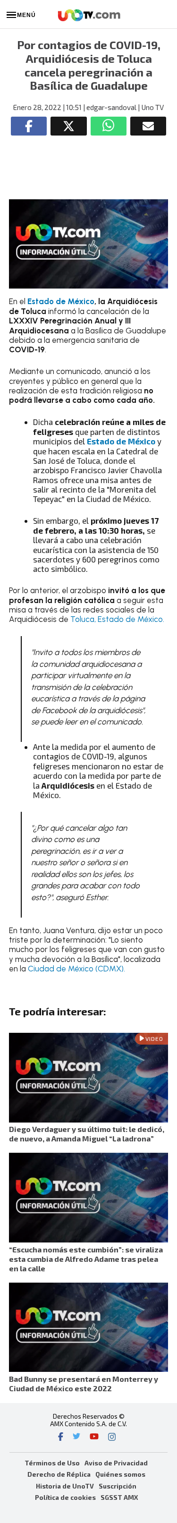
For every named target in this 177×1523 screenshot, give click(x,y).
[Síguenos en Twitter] (76, 1437)
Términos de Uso (52, 1463)
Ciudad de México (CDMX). (75, 968)
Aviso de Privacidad (116, 1463)
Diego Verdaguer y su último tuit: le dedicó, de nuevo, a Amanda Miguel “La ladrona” (86, 1133)
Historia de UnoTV (65, 1486)
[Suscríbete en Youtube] (94, 1437)
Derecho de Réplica (59, 1474)
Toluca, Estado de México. (117, 619)
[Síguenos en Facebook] (60, 1437)
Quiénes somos (120, 1474)
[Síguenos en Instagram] (111, 1437)
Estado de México (59, 301)
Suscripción (117, 1486)
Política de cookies (65, 1497)
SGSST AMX (119, 1497)
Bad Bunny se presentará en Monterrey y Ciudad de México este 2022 (83, 1383)
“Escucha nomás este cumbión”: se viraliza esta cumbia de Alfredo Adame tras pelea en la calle (86, 1259)
